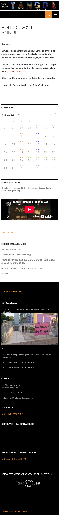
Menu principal (55, 14)
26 (29, 160)
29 (37, 127)
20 (37, 152)
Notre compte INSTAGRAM (13, 459)
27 (21, 127)
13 (37, 144)
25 (21, 160)
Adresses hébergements (12, 291)
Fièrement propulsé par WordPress (14, 511)
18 (21, 152)
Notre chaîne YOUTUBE (12, 414)
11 (21, 144)
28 (45, 160)
